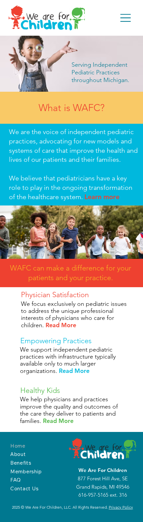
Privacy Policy (121, 507)
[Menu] (126, 18)
